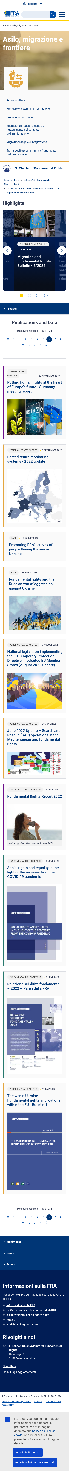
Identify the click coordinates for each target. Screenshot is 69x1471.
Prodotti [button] (12, 308)
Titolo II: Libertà (11, 180)
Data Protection (53, 1401)
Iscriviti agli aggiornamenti (23, 1324)
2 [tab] (29, 295)
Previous (7, 250)
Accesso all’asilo (17, 100)
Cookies (38, 1401)
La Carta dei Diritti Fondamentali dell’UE (31, 1310)
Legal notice (25, 1401)
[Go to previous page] (14, 339)
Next (61, 250)
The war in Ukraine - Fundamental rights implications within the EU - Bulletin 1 (34, 1100)
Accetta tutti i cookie (27, 1452)
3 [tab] (37, 295)
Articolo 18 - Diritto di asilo (37, 180)
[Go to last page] (46, 345)
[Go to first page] (8, 339)
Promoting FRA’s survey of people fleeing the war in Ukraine (30, 549)
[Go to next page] (40, 345)
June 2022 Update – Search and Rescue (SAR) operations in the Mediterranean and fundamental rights (34, 737)
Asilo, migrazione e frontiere (25, 25)
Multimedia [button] (14, 1241)
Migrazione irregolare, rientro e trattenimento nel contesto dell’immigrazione (25, 129)
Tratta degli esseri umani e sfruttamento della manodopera (31, 152)
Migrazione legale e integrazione (27, 142)
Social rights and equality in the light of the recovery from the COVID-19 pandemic (33, 872)
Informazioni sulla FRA (20, 1305)
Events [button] (11, 1264)
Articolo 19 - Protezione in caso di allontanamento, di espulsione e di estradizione (33, 190)
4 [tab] (46, 295)
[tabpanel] (34, 250)
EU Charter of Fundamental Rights (38, 168)
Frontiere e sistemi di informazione (28, 108)
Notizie (10, 1319)
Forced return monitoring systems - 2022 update (27, 459)
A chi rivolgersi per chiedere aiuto (27, 1315)
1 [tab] (21, 295)
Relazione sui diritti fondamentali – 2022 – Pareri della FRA (34, 986)
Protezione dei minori (20, 117)
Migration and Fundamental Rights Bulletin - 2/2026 (34, 261)
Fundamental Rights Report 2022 (34, 796)
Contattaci (9, 1366)
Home (6, 25)
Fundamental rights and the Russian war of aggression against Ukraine (31, 583)
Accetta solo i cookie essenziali (34, 1462)
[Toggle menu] (61, 14)
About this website (10, 1401)
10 (28, 344)
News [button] (10, 1253)
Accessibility (8, 1405)
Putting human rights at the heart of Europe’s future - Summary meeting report (34, 386)
